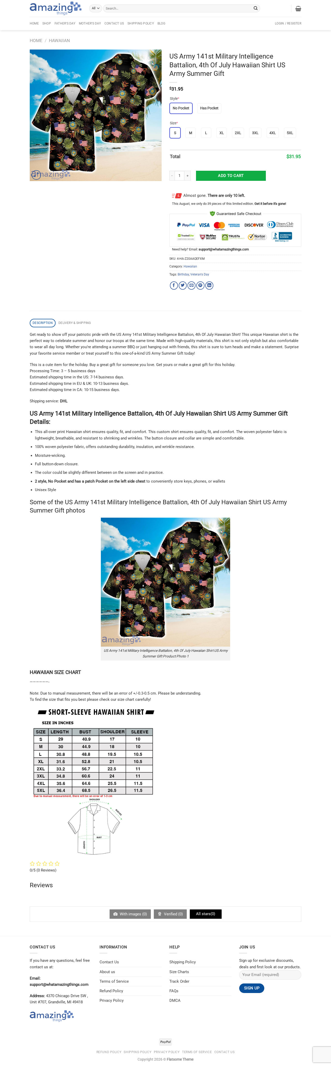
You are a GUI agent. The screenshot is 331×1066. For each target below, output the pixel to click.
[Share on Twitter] (183, 285)
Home (34, 23)
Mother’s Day (90, 23)
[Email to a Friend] (191, 285)
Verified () (173, 914)
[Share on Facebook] (174, 285)
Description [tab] (43, 323)
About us (107, 972)
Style (174, 98)
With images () (133, 914)
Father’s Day (65, 23)
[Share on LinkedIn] (209, 285)
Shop (46, 23)
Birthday (183, 274)
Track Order (179, 981)
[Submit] (256, 8)
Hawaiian (59, 40)
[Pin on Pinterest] (200, 285)
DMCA (174, 1000)
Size (174, 123)
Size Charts (179, 972)
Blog (161, 23)
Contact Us (114, 23)
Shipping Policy (140, 23)
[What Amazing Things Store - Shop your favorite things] (55, 8)
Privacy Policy (112, 1000)
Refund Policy (111, 991)
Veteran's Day (199, 274)
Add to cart (231, 175)
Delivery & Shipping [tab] (74, 323)
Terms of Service (114, 981)
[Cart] (298, 8)
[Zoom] (36, 175)
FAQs (173, 991)
